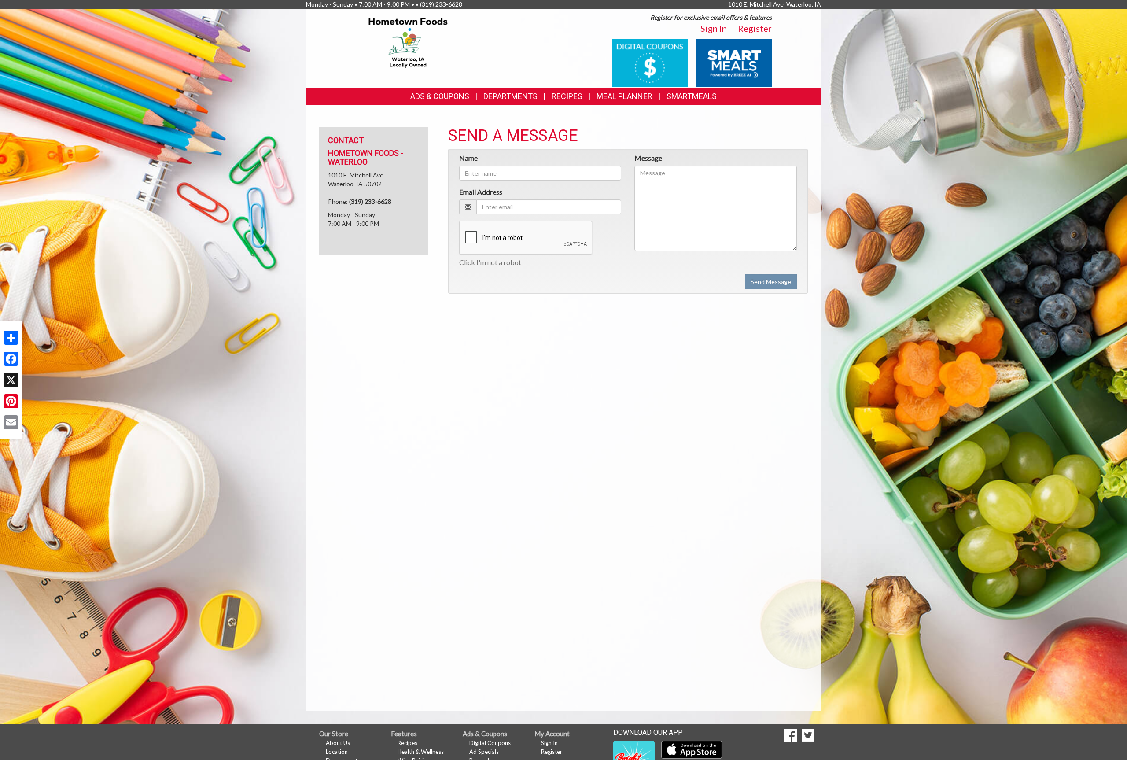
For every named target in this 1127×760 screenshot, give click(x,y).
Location (337, 751)
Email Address (480, 192)
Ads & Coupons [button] (439, 96)
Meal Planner (624, 96)
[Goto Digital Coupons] (650, 62)
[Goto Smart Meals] (734, 62)
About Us (338, 742)
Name (468, 158)
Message (648, 158)
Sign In (713, 28)
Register (755, 28)
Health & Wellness (421, 751)
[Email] (11, 422)
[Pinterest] (11, 401)
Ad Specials (484, 751)
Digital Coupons (490, 742)
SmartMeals (692, 96)
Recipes (567, 96)
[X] (11, 380)
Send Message (771, 281)
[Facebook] (11, 359)
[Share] (11, 338)
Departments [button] (510, 96)
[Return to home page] (408, 42)
